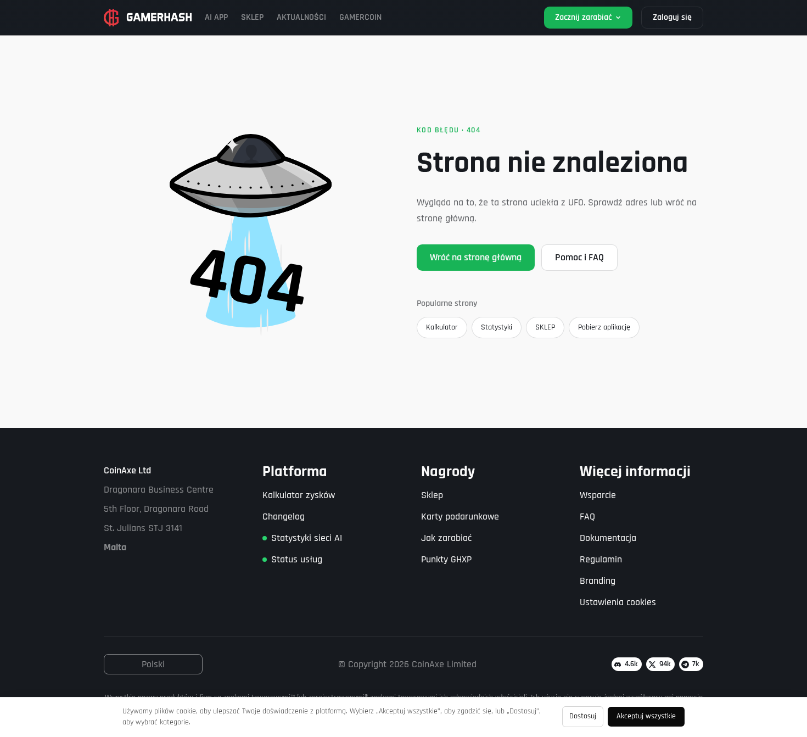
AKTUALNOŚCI (301, 17)
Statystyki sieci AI (306, 538)
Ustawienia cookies (618, 602)
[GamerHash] (148, 17)
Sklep (432, 495)
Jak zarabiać (446, 538)
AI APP (216, 17)
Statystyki (496, 327)
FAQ (587, 516)
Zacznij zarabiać (583, 17)
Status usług (296, 559)
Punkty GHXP (446, 559)
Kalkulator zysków (298, 495)
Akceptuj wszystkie (646, 716)
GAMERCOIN (360, 17)
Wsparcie (598, 495)
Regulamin (601, 559)
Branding (597, 580)
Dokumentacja (608, 538)
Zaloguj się (672, 17)
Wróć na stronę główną (476, 257)
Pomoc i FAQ (579, 257)
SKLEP (252, 17)
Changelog (283, 516)
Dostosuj (582, 716)
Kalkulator (442, 327)
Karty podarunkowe (460, 516)
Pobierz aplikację (604, 327)
